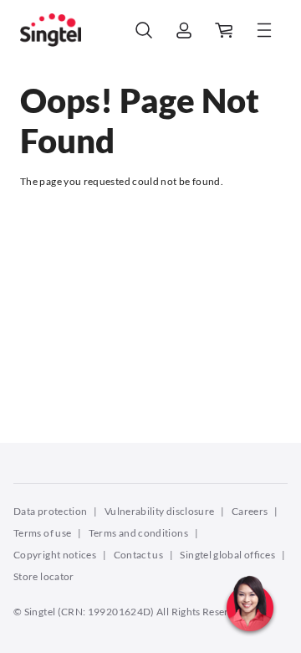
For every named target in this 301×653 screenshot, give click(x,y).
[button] (250, 640)
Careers (250, 511)
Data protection (50, 511)
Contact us (139, 554)
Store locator (43, 576)
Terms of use (42, 533)
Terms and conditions (138, 533)
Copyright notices (54, 554)
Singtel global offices (227, 554)
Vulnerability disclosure (160, 511)
